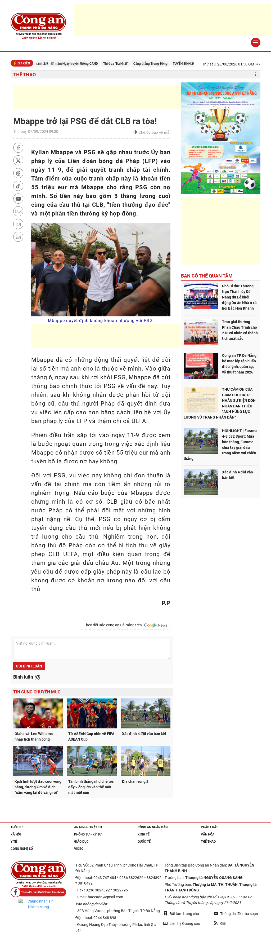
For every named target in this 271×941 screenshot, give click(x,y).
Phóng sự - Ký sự (88, 834)
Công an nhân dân (153, 827)
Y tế (14, 841)
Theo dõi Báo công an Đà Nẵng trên (113, 625)
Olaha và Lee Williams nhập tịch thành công (34, 736)
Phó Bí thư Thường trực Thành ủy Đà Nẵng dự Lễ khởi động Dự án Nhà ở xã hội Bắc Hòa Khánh (239, 297)
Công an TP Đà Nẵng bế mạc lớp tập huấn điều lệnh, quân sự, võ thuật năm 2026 (239, 363)
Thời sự (17, 827)
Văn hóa (207, 834)
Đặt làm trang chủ (184, 914)
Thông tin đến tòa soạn (239, 914)
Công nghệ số (22, 848)
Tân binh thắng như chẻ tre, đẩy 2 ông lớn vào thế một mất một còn (91, 787)
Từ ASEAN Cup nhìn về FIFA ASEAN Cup (91, 736)
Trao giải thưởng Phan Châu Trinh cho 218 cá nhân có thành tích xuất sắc (240, 330)
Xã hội (16, 834)
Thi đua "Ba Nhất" (98, 63)
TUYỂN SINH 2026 (168, 63)
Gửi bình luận (29, 666)
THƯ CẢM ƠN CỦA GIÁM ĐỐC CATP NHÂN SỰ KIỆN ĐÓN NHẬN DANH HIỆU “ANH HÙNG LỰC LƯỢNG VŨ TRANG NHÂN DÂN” (220, 403)
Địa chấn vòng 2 (135, 781)
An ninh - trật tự (88, 827)
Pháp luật (209, 827)
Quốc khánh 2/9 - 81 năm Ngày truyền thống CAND (44, 63)
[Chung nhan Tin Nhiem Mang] (38, 904)
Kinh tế (144, 834)
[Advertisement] (109, 97)
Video (78, 848)
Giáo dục (81, 841)
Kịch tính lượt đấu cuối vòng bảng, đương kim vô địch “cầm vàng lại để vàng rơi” (38, 787)
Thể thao (24, 74)
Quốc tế (144, 841)
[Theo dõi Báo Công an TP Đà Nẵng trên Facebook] (38, 892)
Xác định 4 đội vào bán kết (144, 734)
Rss (223, 923)
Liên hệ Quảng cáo (185, 923)
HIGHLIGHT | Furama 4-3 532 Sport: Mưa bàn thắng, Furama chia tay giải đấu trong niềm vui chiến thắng (221, 445)
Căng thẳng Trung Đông (133, 63)
